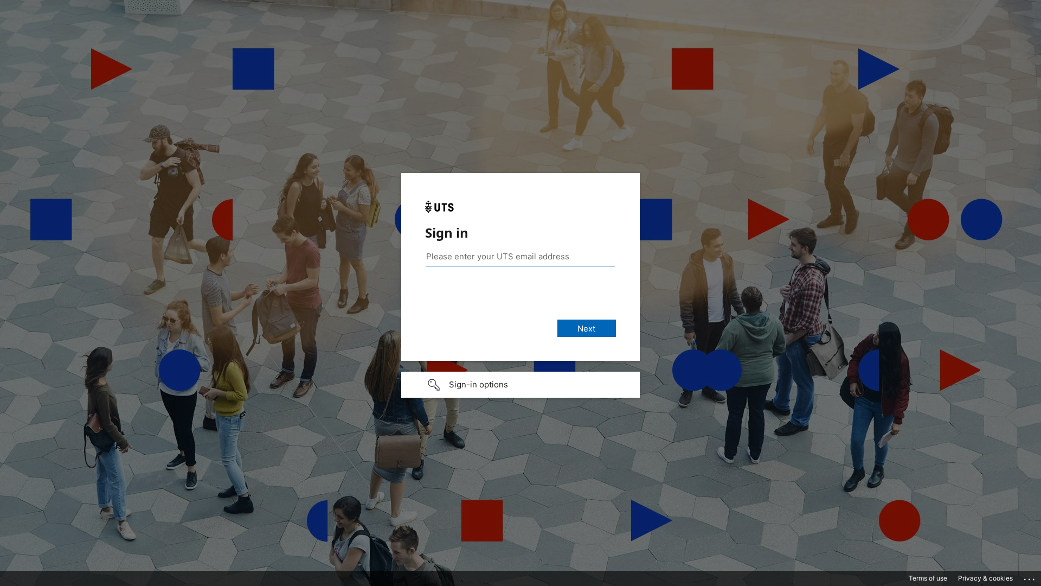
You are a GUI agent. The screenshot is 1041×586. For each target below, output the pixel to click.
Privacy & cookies (985, 578)
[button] (520, 385)
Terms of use (928, 578)
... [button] (1030, 576)
